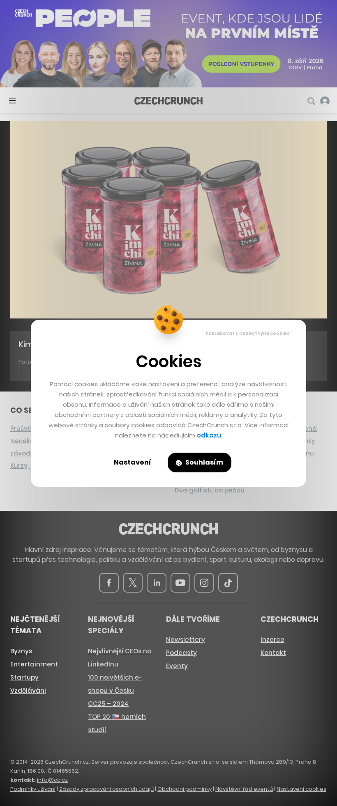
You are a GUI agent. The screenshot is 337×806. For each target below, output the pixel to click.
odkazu (209, 435)
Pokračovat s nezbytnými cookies (247, 333)
